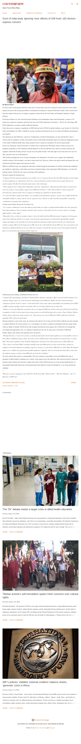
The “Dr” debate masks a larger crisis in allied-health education (37, 509)
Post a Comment (16, 532)
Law (16, 386)
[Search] (72, 4)
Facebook (43, 728)
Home (5, 13)
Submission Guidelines (34, 13)
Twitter (37, 728)
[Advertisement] (40, 40)
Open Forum (16, 13)
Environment (8, 386)
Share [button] (73, 382)
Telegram (52, 728)
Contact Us (52, 13)
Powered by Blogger (41, 720)
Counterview (13, 4)
